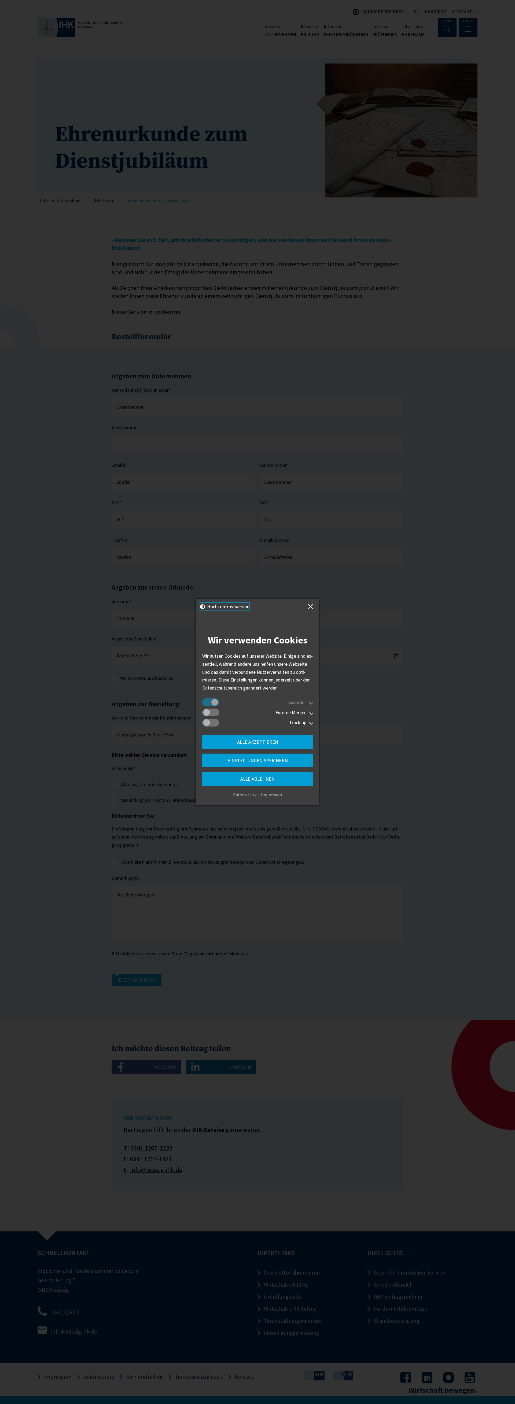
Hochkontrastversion (227, 607)
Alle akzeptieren (257, 742)
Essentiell (297, 702)
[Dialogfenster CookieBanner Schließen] (311, 606)
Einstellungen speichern (257, 760)
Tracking (298, 722)
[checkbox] (210, 702)
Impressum (271, 794)
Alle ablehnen (257, 779)
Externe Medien (291, 712)
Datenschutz (245, 794)
